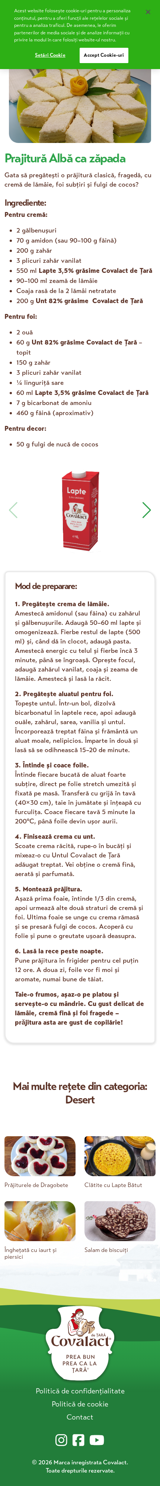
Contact (80, 1417)
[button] (147, 510)
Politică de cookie (80, 1404)
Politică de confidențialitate (80, 1391)
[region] (80, 34)
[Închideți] (148, 12)
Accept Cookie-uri (104, 55)
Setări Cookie (50, 55)
